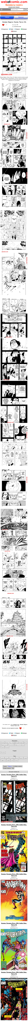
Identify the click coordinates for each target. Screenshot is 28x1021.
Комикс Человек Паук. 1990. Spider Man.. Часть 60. (14, 825)
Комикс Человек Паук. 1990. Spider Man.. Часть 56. (14, 973)
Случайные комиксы (17, 766)
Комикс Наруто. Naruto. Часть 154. (14, 22)
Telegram (10, 766)
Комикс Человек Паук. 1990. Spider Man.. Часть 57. (14, 775)
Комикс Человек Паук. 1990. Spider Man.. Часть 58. (14, 923)
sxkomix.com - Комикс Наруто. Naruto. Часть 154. (19, 725)
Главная (5, 766)
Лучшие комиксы (7, 768)
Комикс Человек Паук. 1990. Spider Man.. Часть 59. (14, 874)
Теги (13, 768)
